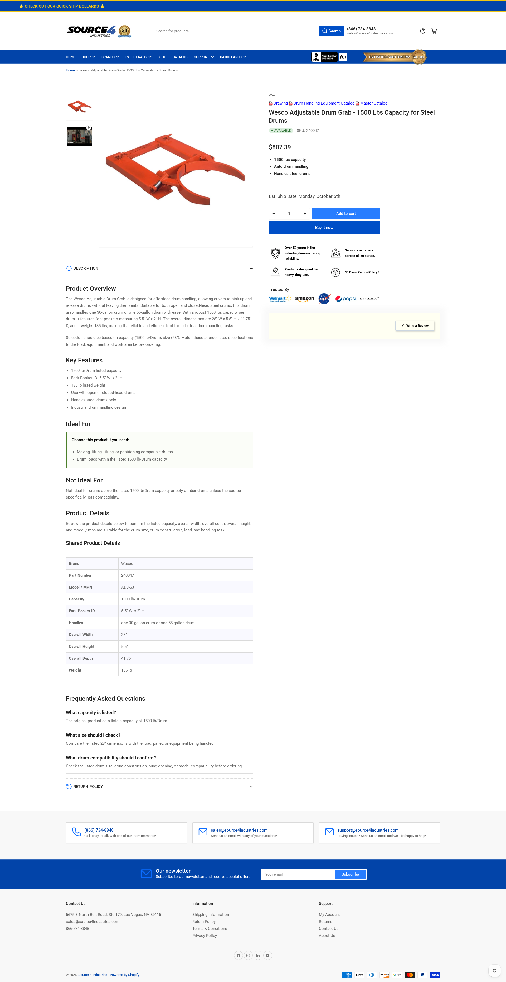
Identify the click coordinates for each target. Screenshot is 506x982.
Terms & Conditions (209, 928)
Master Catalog (373, 103)
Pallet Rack (136, 57)
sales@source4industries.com (92, 921)
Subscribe (350, 874)
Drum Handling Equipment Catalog (323, 103)
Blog (162, 57)
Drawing (280, 103)
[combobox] (248, 31)
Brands (108, 57)
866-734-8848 (77, 928)
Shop (86, 57)
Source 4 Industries (92, 975)
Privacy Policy (204, 935)
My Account (329, 914)
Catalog (180, 57)
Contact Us (329, 928)
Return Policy (204, 921)
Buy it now (324, 227)
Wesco (274, 95)
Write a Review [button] (417, 326)
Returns (325, 921)
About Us (327, 935)
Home (70, 57)
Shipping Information (210, 914)
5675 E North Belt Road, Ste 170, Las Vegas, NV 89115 (113, 914)
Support (201, 57)
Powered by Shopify (124, 975)
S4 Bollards (231, 57)
